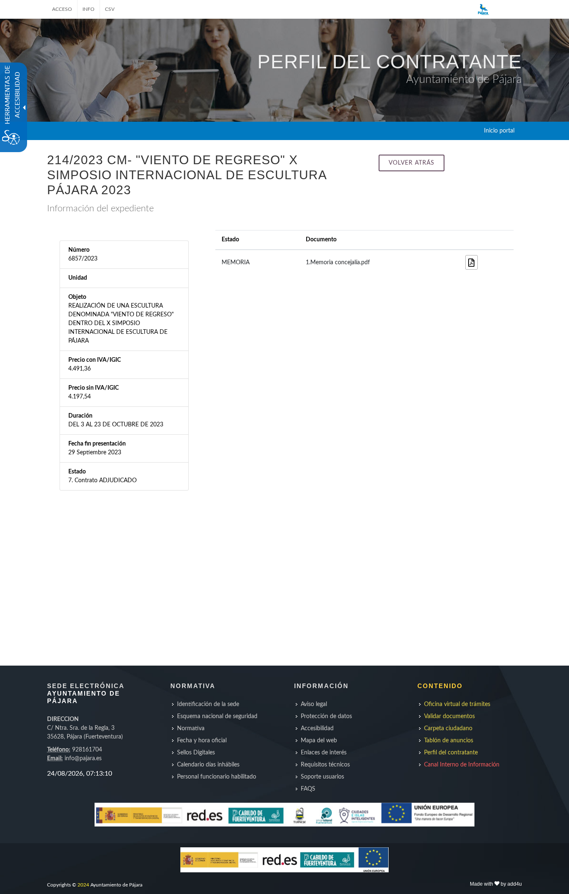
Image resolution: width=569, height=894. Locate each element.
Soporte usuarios (322, 777)
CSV (110, 9)
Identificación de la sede (208, 704)
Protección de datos (326, 716)
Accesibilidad (317, 728)
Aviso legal (314, 704)
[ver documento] (471, 262)
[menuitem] (222, 705)
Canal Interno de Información (461, 765)
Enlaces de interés (324, 753)
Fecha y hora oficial (202, 741)
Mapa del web (319, 741)
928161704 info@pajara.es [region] (85, 738)
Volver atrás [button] (411, 163)
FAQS (308, 789)
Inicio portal (499, 131)
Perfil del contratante (451, 753)
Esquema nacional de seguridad (217, 716)
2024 (83, 884)
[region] (98, 773)
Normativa (191, 728)
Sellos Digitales (196, 753)
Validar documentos (449, 716)
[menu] (222, 741)
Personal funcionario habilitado (216, 777)
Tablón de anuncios (448, 741)
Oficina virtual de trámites (457, 704)
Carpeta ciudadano (448, 728)
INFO (88, 9)
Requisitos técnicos (325, 765)
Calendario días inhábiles (208, 765)
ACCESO (62, 9)
